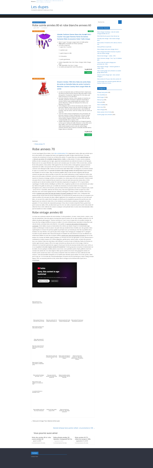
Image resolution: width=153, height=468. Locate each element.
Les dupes (39, 6)
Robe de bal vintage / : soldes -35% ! (106, 56)
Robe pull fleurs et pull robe (104, 47)
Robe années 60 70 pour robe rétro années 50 (109, 79)
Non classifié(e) (101, 95)
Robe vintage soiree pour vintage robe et (107, 49)
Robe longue (100, 97)
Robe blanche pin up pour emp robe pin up (108, 36)
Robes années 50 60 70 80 (39, 22)
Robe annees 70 (40, 144)
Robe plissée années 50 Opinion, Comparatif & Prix (62, 438)
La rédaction (44, 28)
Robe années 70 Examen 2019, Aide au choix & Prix (49, 1)
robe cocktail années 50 (60, 153)
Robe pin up (100, 99)
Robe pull (99, 102)
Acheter (89, 72)
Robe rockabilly (101, 104)
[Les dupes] (32, 16)
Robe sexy (100, 107)
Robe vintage (100, 109)
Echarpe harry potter (102, 92)
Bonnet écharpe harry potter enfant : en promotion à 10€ (74, 428)
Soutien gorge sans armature (104, 114)
